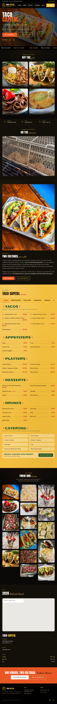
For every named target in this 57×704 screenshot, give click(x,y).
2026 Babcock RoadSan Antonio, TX (29, 690)
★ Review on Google (19, 677)
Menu (24, 5)
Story (19, 5)
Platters (27, 300)
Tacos (6, 300)
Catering (37, 5)
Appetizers (16, 300)
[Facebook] (10, 40)
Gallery (30, 5)
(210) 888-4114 (51, 1)
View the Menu (8, 278)
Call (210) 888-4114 (23, 278)
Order (51, 5)
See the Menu (9, 34)
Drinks (47, 300)
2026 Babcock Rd (11, 122)
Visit (43, 5)
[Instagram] (13, 40)
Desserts (37, 300)
